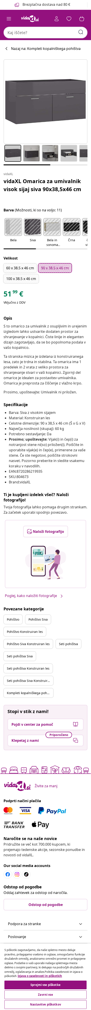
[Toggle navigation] (9, 18)
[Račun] (56, 19)
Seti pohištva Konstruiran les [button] (28, 668)
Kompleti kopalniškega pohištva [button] (30, 693)
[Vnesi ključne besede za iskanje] (80, 32)
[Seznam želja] (69, 19)
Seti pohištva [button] (68, 644)
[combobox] (45, 32)
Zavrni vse (45, 995)
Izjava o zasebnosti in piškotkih (40, 976)
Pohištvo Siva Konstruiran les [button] (28, 644)
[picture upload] (45, 562)
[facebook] (8, 874)
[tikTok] (26, 874)
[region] (45, 976)
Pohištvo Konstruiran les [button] (25, 632)
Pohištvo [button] (13, 619)
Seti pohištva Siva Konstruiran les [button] (30, 681)
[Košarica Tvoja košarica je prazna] (82, 19)
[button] (42, 5)
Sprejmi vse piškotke (45, 985)
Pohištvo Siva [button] (38, 619)
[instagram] (17, 874)
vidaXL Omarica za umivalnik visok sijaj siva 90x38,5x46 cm (42, 185)
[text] (13, 295)
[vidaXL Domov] (30, 18)
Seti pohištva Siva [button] (20, 656)
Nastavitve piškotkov (45, 1004)
